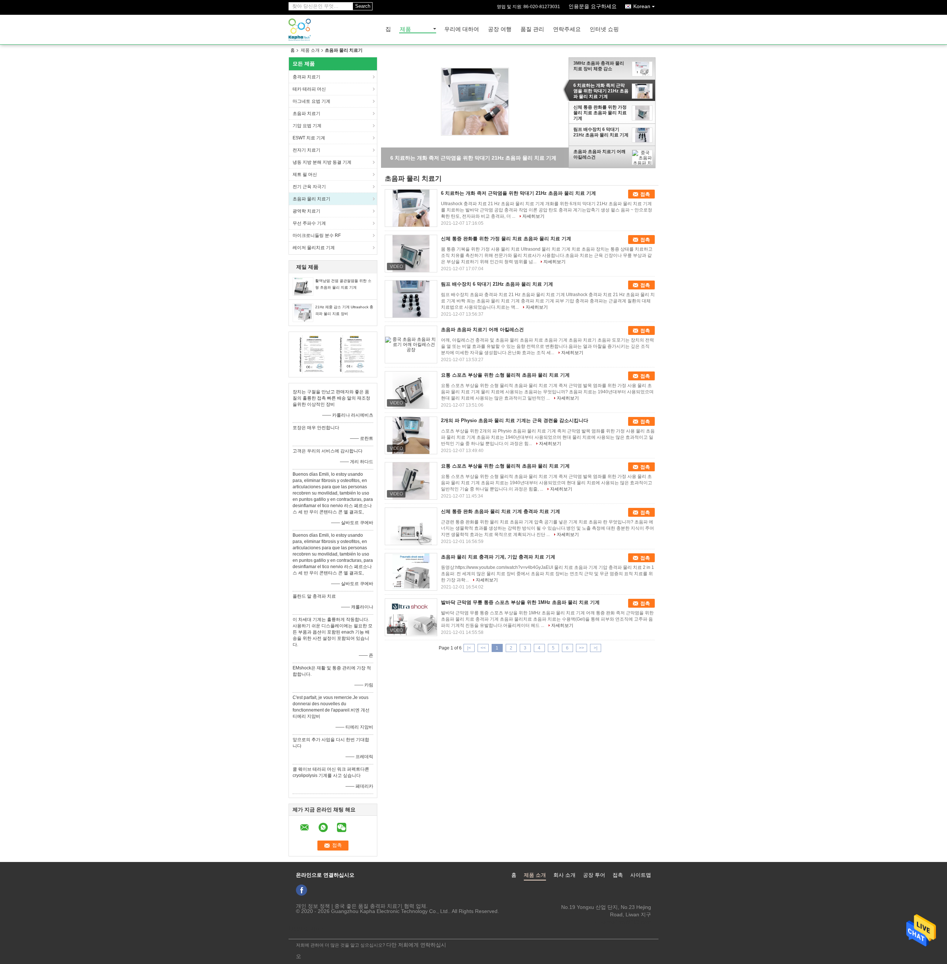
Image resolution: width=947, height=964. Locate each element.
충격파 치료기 (306, 76)
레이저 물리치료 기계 (314, 247)
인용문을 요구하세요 (593, 6)
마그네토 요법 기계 (311, 101)
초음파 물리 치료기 (311, 198)
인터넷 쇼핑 (604, 29)
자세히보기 (533, 216)
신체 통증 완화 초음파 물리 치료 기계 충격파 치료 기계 (500, 511)
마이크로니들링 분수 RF (317, 235)
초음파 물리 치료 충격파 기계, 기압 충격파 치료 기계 (498, 557)
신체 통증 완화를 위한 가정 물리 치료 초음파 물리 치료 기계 (600, 113)
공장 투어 (594, 875)
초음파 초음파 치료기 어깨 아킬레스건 (599, 154)
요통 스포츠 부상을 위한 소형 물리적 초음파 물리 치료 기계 (505, 375)
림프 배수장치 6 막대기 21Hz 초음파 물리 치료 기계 (600, 132)
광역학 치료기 (306, 211)
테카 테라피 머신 (309, 89)
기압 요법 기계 (307, 125)
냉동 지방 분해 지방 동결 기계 (322, 162)
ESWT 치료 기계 (309, 137)
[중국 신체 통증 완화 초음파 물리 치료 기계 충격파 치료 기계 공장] (411, 526)
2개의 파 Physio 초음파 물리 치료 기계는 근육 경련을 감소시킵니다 (514, 420)
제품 (405, 29)
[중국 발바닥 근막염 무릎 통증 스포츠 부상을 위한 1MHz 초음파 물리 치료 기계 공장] (411, 617)
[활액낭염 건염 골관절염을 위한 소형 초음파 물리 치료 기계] (303, 286)
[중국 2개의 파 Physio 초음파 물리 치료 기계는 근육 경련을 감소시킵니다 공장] (411, 435)
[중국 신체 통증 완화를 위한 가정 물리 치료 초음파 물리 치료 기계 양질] (475, 101)
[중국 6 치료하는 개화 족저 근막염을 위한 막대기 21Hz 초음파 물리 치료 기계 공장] (411, 208)
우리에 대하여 (461, 29)
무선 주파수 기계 (309, 223)
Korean (641, 6)
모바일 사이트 (310, 929)
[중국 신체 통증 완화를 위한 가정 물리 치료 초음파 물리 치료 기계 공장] (411, 253)
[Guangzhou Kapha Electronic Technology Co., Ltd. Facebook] (301, 890)
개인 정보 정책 (313, 906)
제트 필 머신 (305, 174)
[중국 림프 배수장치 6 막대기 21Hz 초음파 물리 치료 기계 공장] (411, 299)
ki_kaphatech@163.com (622, 922)
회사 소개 (564, 875)
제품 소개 (310, 50)
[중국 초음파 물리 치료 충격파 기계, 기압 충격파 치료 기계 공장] (411, 571)
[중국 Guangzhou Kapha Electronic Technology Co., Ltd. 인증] (313, 354)
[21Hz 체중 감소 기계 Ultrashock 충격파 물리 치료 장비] (303, 312)
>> (581, 648)
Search (362, 6)
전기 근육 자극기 (309, 186)
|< (469, 648)
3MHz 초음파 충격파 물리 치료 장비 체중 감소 (598, 66)
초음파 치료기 (306, 113)
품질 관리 (532, 29)
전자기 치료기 (306, 150)
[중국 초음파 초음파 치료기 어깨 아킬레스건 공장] (411, 344)
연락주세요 (567, 29)
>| (595, 648)
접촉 (645, 194)
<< (483, 648)
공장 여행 (500, 29)
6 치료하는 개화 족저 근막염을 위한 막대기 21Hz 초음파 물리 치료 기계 (600, 91)
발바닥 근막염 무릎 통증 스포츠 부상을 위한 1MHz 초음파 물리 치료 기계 (520, 602)
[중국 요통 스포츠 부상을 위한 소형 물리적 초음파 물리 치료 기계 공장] (411, 389)
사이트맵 (640, 875)
